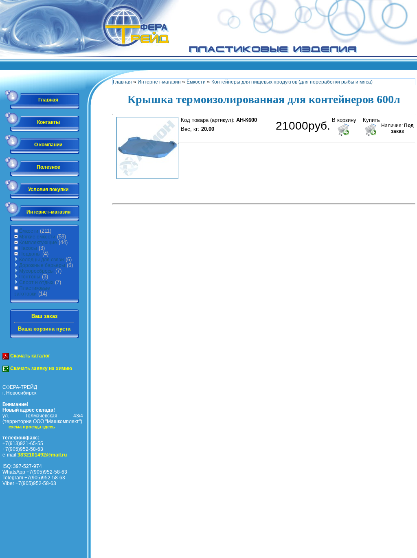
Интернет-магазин (48, 212)
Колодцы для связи (41, 259)
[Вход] (413, 67)
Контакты (48, 122)
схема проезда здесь (32, 426)
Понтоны (29, 277)
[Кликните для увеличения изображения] (147, 148)
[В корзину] (343, 129)
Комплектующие (38, 242)
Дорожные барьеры (42, 265)
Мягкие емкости (37, 237)
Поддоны (30, 254)
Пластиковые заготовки (32, 291)
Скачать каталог (29, 356)
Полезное (48, 167)
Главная (48, 100)
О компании (48, 145)
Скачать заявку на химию (40, 368)
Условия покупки (48, 189)
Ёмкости (28, 231)
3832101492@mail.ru (42, 455)
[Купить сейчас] (370, 129)
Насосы (28, 248)
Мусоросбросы (36, 271)
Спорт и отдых (36, 282)
